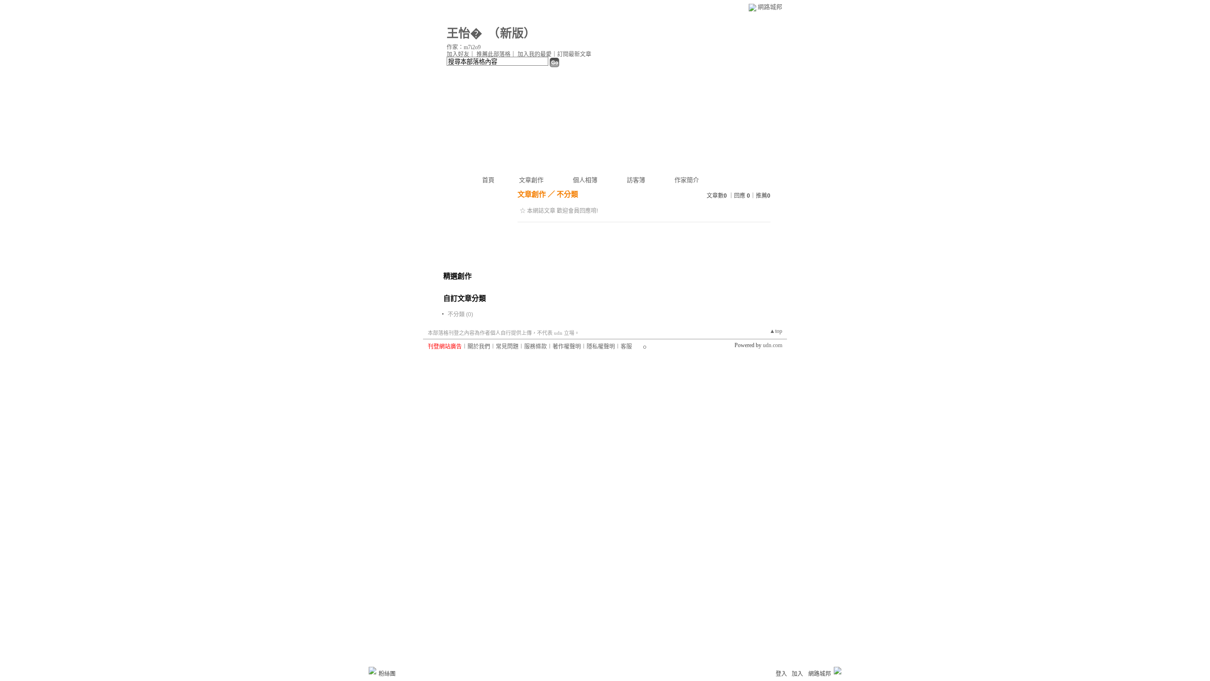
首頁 (488, 179)
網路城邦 (770, 6)
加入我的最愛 (535, 54)
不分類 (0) (460, 314)
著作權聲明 (567, 346)
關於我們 (478, 346)
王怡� (464, 33)
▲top (775, 331)
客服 (626, 346)
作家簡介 (686, 179)
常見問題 (507, 346)
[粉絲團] (372, 670)
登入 (781, 674)
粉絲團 (387, 674)
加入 (797, 674)
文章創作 (531, 179)
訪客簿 (636, 179)
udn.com (772, 345)
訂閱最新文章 (574, 54)
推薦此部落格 (493, 54)
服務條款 (535, 346)
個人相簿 (585, 179)
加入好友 (458, 54)
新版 (512, 33)
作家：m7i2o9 (464, 47)
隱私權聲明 (601, 346)
